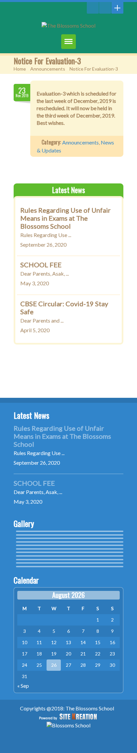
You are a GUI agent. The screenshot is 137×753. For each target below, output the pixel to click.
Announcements (47, 69)
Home (20, 69)
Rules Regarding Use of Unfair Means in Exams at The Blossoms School (65, 218)
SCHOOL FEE (41, 265)
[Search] (93, 8)
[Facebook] (105, 8)
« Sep (23, 685)
